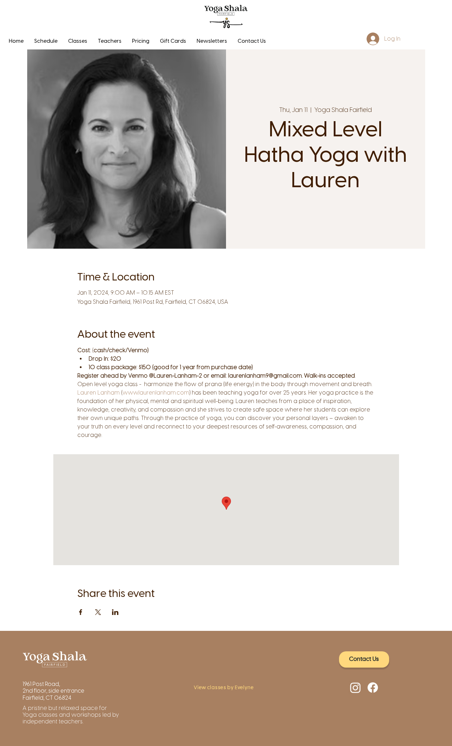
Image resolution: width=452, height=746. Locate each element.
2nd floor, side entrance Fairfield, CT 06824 (53, 694)
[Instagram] (355, 687)
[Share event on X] (98, 612)
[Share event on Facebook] (80, 612)
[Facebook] (373, 687)
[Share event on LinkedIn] (115, 612)
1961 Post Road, (42, 684)
